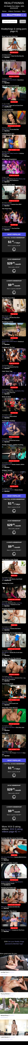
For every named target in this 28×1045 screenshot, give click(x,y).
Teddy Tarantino (14, 153)
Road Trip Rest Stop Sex (10, 36)
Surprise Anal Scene (8, 609)
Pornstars (17, 11)
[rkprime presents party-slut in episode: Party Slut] (14, 741)
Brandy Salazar (6, 604)
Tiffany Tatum (5, 752)
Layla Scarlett (5, 628)
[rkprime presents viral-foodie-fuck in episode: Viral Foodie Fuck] (14, 691)
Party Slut (5, 733)
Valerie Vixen (5, 129)
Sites (23, 11)
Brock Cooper (4, 881)
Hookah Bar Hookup (8, 420)
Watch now (14, 575)
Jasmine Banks (6, 79)
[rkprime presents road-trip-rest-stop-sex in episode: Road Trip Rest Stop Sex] (14, 44)
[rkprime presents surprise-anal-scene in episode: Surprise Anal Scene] (14, 616)
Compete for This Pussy (9, 911)
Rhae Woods (5, 652)
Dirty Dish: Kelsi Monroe (10, 708)
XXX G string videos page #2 (12, 830)
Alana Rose (10, 857)
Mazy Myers (3, 995)
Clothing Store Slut (8, 134)
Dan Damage (10, 995)
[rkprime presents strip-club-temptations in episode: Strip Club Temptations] (14, 166)
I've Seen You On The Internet (11, 658)
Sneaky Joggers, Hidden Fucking (12, 445)
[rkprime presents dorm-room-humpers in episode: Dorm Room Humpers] (14, 68)
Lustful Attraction (5, 1037)
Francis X (19, 752)
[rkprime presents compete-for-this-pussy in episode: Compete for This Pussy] (14, 919)
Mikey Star (4, 906)
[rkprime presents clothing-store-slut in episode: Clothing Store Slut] (14, 141)
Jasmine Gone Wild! (8, 184)
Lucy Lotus (5, 440)
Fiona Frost (3, 1039)
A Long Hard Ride (7, 110)
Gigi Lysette (5, 105)
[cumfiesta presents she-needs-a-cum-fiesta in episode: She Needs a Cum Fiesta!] (14, 567)
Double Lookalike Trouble (9, 863)
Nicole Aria (11, 881)
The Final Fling (6, 208)
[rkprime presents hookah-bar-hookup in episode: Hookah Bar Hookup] (14, 428)
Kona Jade (4, 603)
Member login (18, 944)
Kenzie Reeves (4, 1017)
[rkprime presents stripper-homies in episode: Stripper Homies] (14, 478)
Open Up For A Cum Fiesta (10, 86)
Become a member (14, 76)
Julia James (5, 579)
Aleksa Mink (5, 317)
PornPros (12, 972)
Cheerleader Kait (6, 464)
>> (19, 831)
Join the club (14, 102)
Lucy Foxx (19, 603)
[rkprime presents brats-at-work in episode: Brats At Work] (14, 404)
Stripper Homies (7, 470)
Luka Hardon (17, 390)
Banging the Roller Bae (8, 888)
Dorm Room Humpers (9, 60)
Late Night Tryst (4, 972)
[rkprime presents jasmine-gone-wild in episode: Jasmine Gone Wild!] (14, 192)
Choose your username (14, 126)
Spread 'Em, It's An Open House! (12, 633)
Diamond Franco (6, 228)
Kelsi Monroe (5, 727)
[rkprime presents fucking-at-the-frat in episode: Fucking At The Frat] (14, 355)
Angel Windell (18, 881)
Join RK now (14, 224)
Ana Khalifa (13, 79)
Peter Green (10, 1039)
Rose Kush (8, 930)
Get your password (14, 460)
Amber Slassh (13, 341)
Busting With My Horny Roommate (12, 838)
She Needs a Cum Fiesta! (10, 559)
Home (4, 11)
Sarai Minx (12, 727)
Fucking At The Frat (8, 347)
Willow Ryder (10, 678)
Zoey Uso (4, 366)
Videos (10, 11)
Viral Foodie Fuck (7, 684)
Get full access (14, 52)
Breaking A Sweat (7, 322)
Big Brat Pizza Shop (8, 298)
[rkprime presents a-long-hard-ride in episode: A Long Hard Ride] (14, 117)
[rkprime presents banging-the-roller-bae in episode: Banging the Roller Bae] (14, 895)
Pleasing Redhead (5, 993)
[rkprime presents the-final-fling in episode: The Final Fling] (14, 216)
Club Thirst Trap (7, 371)
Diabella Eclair (5, 153)
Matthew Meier (5, 341)
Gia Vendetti (5, 178)
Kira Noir (4, 489)
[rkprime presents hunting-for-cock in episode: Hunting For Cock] (14, 591)
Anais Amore (5, 416)
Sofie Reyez (5, 390)
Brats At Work (6, 397)
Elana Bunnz (19, 178)
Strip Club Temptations (9, 159)
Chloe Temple (4, 974)
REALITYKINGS (14, 3)
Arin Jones (4, 857)
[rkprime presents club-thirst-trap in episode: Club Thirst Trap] (14, 379)
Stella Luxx (5, 703)
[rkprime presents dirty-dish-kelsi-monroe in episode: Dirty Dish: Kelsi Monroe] (14, 715)
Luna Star (4, 678)
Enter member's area (14, 149)
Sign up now (14, 314)
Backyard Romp (4, 1015)
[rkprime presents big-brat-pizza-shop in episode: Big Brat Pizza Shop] (14, 305)
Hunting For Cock (7, 583)
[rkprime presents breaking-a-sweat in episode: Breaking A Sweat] (14, 329)
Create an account (14, 175)
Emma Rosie (10, 489)
